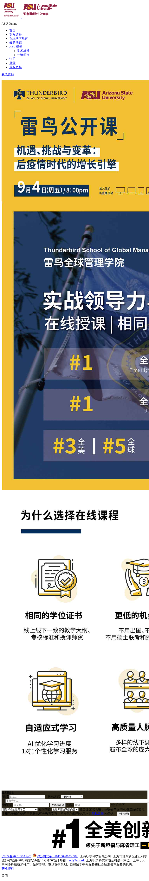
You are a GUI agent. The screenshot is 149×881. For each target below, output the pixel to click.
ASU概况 (15, 46)
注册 (12, 59)
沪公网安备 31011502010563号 (57, 856)
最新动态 (15, 42)
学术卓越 (23, 50)
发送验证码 (57, 805)
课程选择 (15, 34)
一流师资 (23, 54)
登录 (12, 63)
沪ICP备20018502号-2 (16, 856)
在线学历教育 (18, 38)
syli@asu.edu (77, 860)
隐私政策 (98, 813)
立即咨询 (124, 813)
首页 (12, 30)
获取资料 (15, 67)
